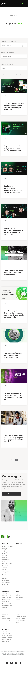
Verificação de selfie (7, 563)
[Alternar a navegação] (26, 3)
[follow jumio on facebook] (21, 663)
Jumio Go (4, 573)
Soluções (5, 543)
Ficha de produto (6, 620)
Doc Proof (4, 569)
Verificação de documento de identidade (5, 559)
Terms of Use (14, 653)
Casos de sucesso (6, 618)
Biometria (4, 548)
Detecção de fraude (7, 603)
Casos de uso (6, 591)
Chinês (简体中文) (6, 641)
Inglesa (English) (6, 634)
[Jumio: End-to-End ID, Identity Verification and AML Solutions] (4, 4)
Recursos (5, 614)
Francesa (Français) (7, 637)
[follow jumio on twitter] (16, 663)
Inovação (19, 543)
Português (4, 632)
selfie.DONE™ (5, 555)
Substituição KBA (6, 597)
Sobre (17, 591)
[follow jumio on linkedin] (6, 663)
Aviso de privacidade (6, 653)
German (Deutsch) (6, 639)
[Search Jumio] (22, 3)
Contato (18, 614)
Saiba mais (11, 494)
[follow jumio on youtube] (11, 663)
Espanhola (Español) (7, 635)
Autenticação (5, 571)
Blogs (3, 616)
